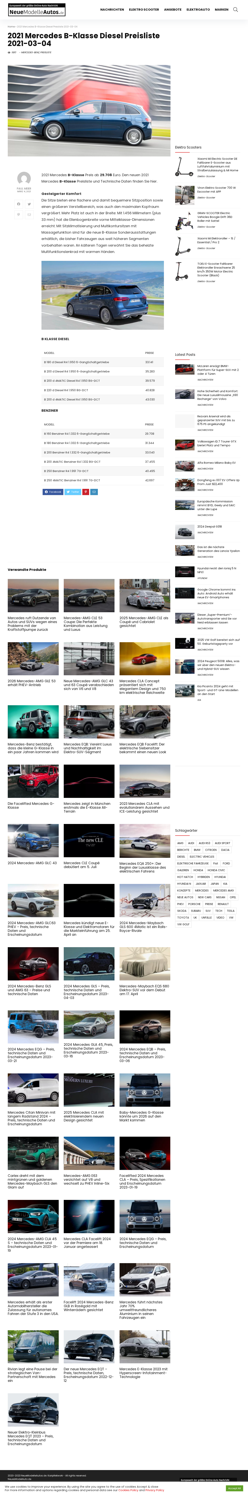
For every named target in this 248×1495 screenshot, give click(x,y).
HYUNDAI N (184, 884)
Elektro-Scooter (206, 176)
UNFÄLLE (207, 918)
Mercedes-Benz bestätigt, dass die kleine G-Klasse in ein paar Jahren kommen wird (33, 748)
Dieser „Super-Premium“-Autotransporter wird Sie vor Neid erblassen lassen (217, 618)
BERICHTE (183, 850)
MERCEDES (202, 890)
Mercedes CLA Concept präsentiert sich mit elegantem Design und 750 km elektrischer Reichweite (143, 687)
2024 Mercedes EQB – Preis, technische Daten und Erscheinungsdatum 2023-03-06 (143, 1055)
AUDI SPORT (222, 843)
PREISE (209, 904)
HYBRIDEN (204, 877)
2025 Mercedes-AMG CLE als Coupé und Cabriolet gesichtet (144, 622)
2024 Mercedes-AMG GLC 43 (32, 863)
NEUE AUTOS (185, 897)
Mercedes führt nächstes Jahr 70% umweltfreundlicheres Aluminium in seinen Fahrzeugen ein (141, 1310)
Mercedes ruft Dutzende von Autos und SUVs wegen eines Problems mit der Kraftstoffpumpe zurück (32, 624)
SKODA (181, 911)
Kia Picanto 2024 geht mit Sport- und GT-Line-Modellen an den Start (217, 690)
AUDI (191, 843)
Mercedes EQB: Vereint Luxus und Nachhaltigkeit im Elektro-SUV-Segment (88, 748)
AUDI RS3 (204, 843)
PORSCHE (194, 904)
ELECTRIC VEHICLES (202, 857)
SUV (208, 911)
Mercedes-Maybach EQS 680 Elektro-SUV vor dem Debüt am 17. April (144, 990)
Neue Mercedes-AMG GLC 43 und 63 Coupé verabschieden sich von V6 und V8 (89, 685)
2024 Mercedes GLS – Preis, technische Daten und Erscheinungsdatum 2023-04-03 (87, 992)
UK (195, 918)
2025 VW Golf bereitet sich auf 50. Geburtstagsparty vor (218, 642)
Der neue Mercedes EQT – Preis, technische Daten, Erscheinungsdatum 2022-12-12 (89, 1375)
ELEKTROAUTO (198, 9)
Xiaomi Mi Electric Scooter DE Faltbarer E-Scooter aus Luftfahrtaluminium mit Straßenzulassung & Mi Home (217, 164)
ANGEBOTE (173, 9)
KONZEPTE (183, 890)
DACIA (225, 850)
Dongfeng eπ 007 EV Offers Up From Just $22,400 (218, 482)
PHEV (180, 904)
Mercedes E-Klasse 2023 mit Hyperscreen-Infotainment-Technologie (144, 1373)
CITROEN (211, 850)
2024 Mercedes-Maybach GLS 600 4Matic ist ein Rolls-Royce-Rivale (143, 927)
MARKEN (221, 9)
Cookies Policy (128, 1490)
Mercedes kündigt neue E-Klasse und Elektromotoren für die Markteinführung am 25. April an (89, 929)
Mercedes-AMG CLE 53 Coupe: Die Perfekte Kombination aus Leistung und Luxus (86, 624)
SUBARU (196, 911)
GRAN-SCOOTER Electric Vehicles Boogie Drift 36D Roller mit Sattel (214, 217)
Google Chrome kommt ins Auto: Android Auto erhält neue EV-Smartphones (216, 593)
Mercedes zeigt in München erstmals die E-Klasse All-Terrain (87, 807)
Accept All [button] (234, 1488)
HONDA (198, 870)
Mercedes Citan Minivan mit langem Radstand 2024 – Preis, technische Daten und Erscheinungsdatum (31, 1118)
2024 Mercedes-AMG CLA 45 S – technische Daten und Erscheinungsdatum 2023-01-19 (33, 1245)
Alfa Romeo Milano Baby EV (216, 463)
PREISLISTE (45, 52)
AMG (180, 843)
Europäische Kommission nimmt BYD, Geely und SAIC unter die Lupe (216, 505)
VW (231, 918)
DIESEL (181, 857)
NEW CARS (205, 897)
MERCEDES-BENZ (30, 52)
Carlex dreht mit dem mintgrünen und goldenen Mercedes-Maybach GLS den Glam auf (32, 1181)
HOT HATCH (185, 877)
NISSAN (220, 897)
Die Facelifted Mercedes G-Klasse (31, 805)
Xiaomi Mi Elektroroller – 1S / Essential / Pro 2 (216, 240)
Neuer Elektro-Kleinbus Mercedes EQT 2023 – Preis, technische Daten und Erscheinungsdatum (30, 1438)
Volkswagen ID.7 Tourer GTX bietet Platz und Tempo (216, 443)
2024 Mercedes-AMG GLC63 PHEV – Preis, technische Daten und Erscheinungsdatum (32, 929)
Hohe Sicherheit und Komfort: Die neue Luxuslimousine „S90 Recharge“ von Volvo (217, 395)
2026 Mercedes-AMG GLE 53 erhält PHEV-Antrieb (32, 683)
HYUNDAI (202, 578)
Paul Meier (24, 188)
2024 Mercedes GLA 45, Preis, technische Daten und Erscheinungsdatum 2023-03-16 (88, 1050)
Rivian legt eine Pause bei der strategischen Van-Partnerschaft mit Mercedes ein (32, 1375)
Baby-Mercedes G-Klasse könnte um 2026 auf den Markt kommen (142, 1116)
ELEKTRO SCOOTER (144, 9)
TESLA (230, 911)
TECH (218, 911)
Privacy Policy (155, 1490)
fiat (215, 863)
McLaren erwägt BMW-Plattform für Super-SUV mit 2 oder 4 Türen (218, 370)
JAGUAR (201, 884)
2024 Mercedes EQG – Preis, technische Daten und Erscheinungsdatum (143, 1243)
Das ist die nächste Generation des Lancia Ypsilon (218, 549)
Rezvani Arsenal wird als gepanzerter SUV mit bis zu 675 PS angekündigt (216, 420)
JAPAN (215, 884)
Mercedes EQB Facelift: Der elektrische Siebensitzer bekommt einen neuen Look (143, 748)
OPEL (233, 897)
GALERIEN (183, 870)
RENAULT (223, 904)
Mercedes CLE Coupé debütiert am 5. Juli (82, 865)
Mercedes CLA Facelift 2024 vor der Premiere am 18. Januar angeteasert (87, 1243)
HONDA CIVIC (216, 870)
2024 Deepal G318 (209, 527)
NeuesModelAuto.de (19, 1479)
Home (11, 26)
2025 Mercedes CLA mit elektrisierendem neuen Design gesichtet (84, 1116)
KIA (199, 700)
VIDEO (220, 918)
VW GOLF (183, 924)
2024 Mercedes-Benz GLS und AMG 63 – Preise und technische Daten (29, 990)
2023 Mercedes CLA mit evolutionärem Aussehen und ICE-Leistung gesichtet (145, 807)
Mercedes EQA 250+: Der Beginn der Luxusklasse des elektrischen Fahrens (143, 867)
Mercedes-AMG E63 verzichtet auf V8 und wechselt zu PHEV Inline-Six (86, 1179)
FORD (226, 863)
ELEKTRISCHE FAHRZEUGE (193, 863)
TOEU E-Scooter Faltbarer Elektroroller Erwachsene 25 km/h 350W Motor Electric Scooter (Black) (216, 269)
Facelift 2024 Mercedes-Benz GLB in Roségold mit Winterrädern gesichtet (89, 1306)
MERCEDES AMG (223, 890)
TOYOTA (183, 918)
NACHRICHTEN (112, 9)
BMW (197, 850)
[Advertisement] (102, 528)
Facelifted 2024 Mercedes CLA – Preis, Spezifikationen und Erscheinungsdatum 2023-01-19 (142, 1181)
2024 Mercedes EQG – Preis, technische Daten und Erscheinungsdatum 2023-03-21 (31, 1055)
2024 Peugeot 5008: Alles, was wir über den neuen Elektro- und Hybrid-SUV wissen (218, 665)
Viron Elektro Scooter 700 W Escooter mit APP (216, 190)
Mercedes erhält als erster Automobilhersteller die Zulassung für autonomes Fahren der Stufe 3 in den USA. (33, 1308)
